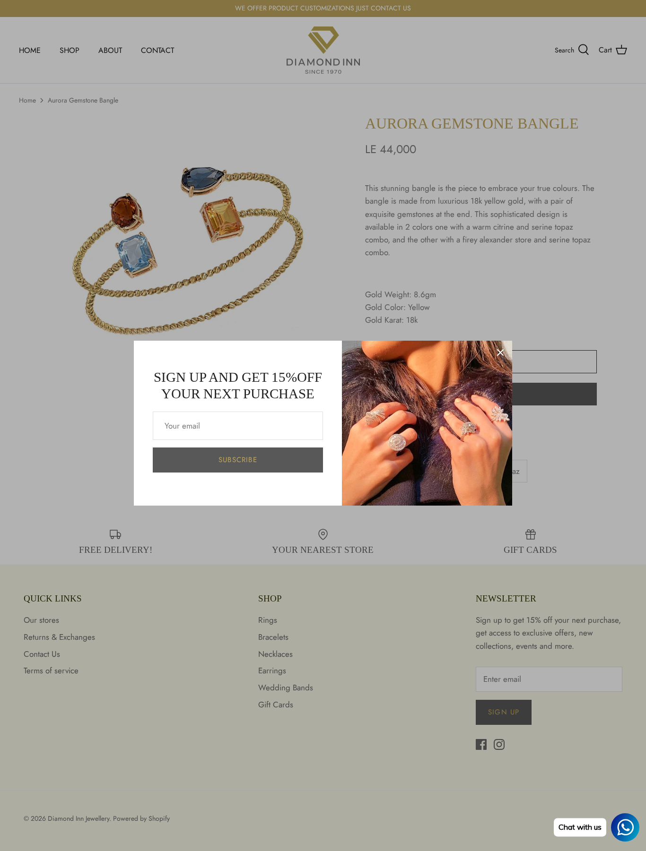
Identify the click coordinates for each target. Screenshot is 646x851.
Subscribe (237, 460)
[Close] (500, 352)
